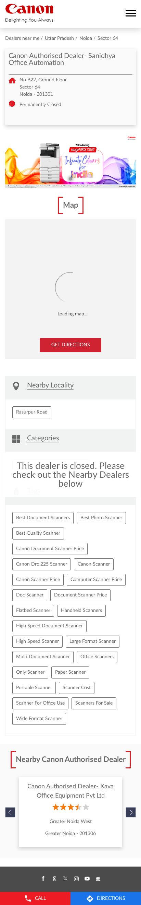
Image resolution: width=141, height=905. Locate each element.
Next (131, 812)
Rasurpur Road (32, 412)
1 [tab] (70, 179)
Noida (85, 38)
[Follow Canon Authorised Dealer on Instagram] (76, 879)
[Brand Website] (98, 879)
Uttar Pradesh (59, 38)
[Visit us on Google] (54, 879)
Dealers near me (22, 38)
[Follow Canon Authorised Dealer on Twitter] (65, 879)
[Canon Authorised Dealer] (29, 13)
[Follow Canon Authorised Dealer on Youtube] (87, 879)
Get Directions (70, 345)
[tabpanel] (70, 162)
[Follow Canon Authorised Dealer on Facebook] (43, 879)
